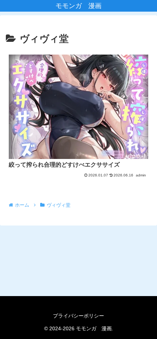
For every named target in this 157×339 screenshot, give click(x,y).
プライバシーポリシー (78, 316)
